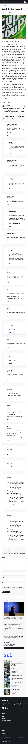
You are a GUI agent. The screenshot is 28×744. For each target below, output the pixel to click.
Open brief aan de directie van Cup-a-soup (13, 111)
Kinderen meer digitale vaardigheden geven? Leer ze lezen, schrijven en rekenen (16, 691)
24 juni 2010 (9, 371)
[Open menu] (25, 2)
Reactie (3, 557)
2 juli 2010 (9, 407)
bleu (8, 308)
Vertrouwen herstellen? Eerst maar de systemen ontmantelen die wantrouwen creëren (17, 684)
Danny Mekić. (6, 2)
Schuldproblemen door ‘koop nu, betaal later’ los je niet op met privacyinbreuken (17, 670)
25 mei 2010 (9, 310)
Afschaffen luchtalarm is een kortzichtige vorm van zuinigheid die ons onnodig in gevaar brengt (17, 677)
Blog (2, 726)
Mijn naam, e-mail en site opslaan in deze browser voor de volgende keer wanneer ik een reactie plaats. (14, 588)
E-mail (3, 577)
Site (2, 582)
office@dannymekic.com (11, 644)
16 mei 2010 (9, 197)
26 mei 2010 (11, 325)
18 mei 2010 (9, 272)
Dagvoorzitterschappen (6, 720)
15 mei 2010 (9, 125)
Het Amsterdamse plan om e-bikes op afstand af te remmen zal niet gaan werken (17, 663)
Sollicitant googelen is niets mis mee (12, 110)
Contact (3, 733)
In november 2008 (6, 44)
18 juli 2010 (9, 449)
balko (8, 447)
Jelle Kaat (9, 370)
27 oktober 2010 (10, 477)
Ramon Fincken (11, 196)
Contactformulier (14, 648)
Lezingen (3, 718)
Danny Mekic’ (12, 211)
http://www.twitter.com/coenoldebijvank (14, 416)
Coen (8, 405)
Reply (8, 135)
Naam (3, 572)
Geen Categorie (5, 5)
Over (3, 716)
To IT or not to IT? (7, 105)
